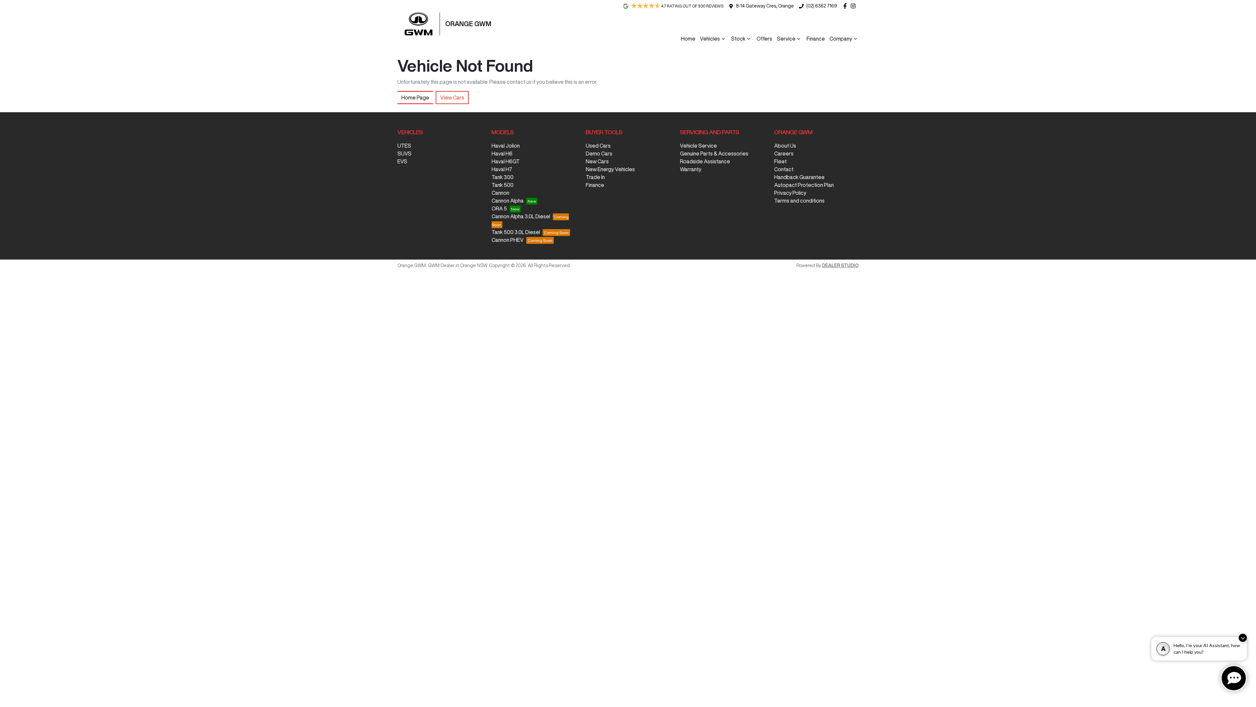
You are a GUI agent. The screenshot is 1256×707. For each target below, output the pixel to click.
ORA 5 (499, 208)
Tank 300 (503, 177)
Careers (784, 153)
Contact (784, 169)
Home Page (415, 97)
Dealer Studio (840, 265)
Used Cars (598, 145)
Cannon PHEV (508, 240)
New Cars (597, 161)
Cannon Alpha (508, 200)
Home (688, 38)
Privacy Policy (790, 192)
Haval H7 (502, 169)
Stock (738, 38)
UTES (404, 145)
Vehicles (710, 38)
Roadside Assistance (705, 161)
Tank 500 (503, 185)
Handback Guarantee (799, 177)
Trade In (595, 177)
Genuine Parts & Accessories (714, 153)
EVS (402, 161)
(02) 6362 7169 (821, 6)
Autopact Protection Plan (804, 185)
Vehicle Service (698, 145)
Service (786, 38)
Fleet (780, 161)
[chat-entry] (1234, 678)
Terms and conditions (799, 200)
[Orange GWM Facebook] (846, 6)
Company (840, 38)
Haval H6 (502, 153)
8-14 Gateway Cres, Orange (765, 6)
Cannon (500, 192)
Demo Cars (599, 153)
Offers (764, 38)
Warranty (690, 169)
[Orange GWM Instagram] (854, 6)
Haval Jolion (506, 145)
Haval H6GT (506, 161)
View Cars (452, 97)
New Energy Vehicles (610, 169)
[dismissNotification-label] (1243, 638)
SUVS (404, 153)
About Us (785, 145)
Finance (816, 38)
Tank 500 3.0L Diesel (516, 232)
